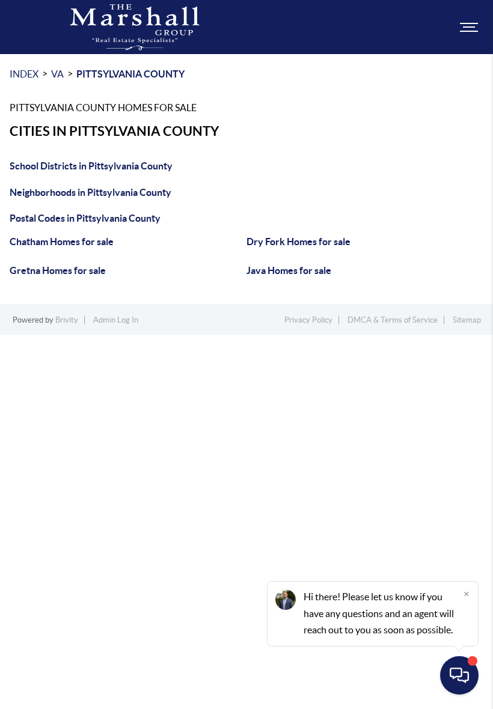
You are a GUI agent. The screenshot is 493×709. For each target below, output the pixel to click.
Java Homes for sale (288, 270)
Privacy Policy (308, 319)
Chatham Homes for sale (62, 241)
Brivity (66, 319)
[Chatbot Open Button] (459, 675)
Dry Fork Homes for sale (298, 241)
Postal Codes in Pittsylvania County (85, 218)
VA (57, 73)
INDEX (24, 73)
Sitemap (467, 319)
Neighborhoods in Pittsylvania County (90, 192)
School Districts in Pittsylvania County (91, 165)
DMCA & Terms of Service (393, 319)
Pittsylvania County (130, 73)
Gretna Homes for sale (58, 270)
